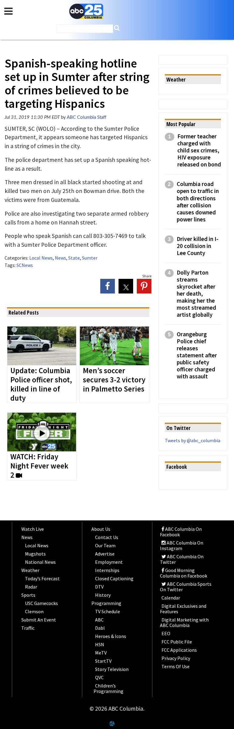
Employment (109, 562)
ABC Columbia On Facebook (181, 532)
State (74, 258)
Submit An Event (38, 620)
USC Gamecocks (41, 603)
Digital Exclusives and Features (183, 608)
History (103, 595)
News (60, 258)
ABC (99, 620)
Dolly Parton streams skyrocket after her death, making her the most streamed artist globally (196, 293)
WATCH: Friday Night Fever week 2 (39, 466)
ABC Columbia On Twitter (182, 559)
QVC (99, 677)
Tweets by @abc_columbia (192, 440)
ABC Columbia (86, 11)
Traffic (27, 628)
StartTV (103, 661)
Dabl (100, 628)
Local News (41, 258)
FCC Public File (176, 642)
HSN (99, 644)
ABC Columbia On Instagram (181, 545)
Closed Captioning (114, 578)
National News (40, 562)
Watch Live (32, 529)
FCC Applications (179, 650)
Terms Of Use (175, 666)
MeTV (101, 653)
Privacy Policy (175, 658)
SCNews (24, 265)
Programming (106, 603)
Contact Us (106, 537)
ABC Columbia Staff (86, 117)
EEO (165, 633)
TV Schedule (107, 611)
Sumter (90, 258)
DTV (99, 587)
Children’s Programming (108, 688)
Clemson (34, 611)
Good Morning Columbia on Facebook (183, 573)
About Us (100, 529)
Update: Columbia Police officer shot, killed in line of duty (41, 384)
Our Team (105, 545)
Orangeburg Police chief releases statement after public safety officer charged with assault (197, 355)
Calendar (170, 598)
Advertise (105, 554)
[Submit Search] (117, 28)
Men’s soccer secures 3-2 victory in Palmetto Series (114, 380)
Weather (30, 570)
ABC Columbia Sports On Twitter (185, 586)
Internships (107, 570)
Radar (31, 587)
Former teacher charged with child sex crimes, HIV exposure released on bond (199, 150)
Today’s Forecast (42, 578)
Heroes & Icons (110, 636)
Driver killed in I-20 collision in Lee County (197, 246)
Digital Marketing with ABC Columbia (184, 622)
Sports (28, 595)
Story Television (112, 669)
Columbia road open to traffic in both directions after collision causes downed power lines (198, 201)
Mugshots (35, 554)
